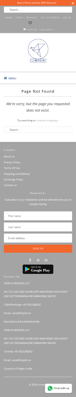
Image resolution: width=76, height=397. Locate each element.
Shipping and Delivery (17, 174)
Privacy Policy (12, 162)
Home (9, 17)
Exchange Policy (13, 179)
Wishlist (32, 17)
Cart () (31, 29)
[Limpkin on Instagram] (38, 260)
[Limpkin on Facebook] (30, 260)
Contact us (10, 185)
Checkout (46, 29)
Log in (66, 17)
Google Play (40, 270)
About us (9, 156)
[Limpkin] (38, 54)
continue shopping (47, 120)
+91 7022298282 (50, 17)
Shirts (19, 17)
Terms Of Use (12, 168)
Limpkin (42, 384)
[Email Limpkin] (46, 260)
